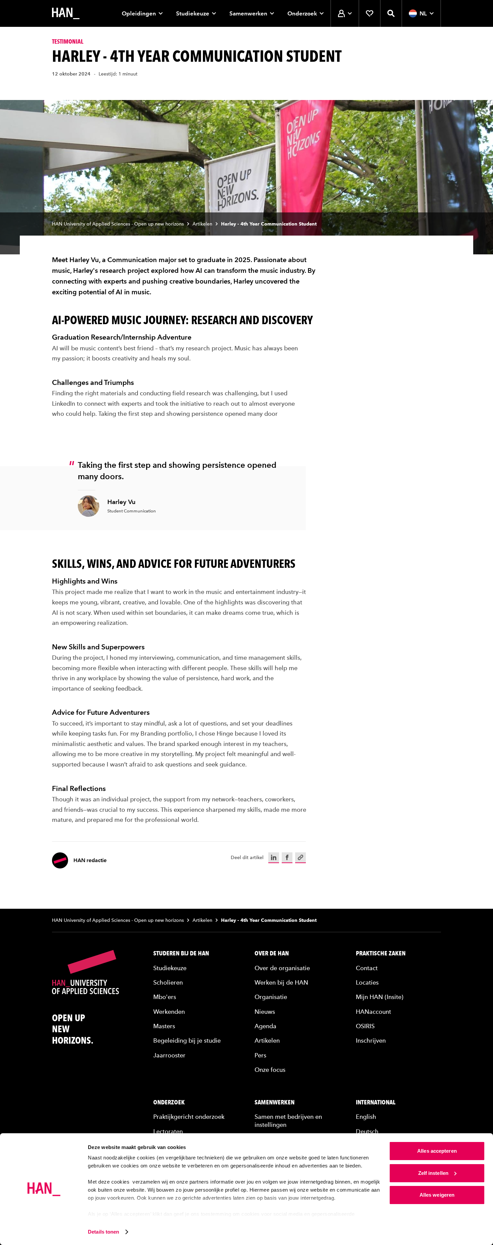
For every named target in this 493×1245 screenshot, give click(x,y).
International (375, 1102)
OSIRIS (365, 1026)
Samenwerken (248, 13)
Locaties (367, 982)
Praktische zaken (380, 953)
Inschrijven (371, 1040)
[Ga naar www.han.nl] (65, 13)
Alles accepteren (437, 1151)
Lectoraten (168, 1131)
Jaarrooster (169, 1055)
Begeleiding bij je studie (187, 1040)
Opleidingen (139, 13)
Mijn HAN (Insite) (379, 996)
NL (423, 13)
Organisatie (271, 996)
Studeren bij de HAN (181, 953)
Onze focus (270, 1069)
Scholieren (168, 982)
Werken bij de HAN (281, 982)
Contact (367, 968)
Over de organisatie (282, 968)
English (366, 1116)
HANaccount (373, 1011)
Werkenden (169, 1011)
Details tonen (103, 1232)
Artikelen (202, 224)
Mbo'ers (164, 996)
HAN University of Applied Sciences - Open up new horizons (118, 224)
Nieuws (265, 1011)
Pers (260, 1055)
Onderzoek (302, 13)
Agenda (265, 1026)
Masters (164, 1026)
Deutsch (367, 1131)
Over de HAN (272, 953)
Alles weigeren (437, 1195)
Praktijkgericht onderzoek (188, 1116)
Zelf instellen (433, 1173)
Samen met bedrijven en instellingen (288, 1120)
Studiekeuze (192, 13)
